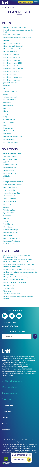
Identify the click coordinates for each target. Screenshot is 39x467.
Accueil (4, 7)
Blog (5, 117)
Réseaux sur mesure (10, 165)
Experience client (9, 139)
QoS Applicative (9, 213)
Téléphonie (7, 291)
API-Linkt (6, 176)
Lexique (6, 125)
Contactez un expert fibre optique (15, 27)
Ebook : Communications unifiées (14, 282)
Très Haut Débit (8, 288)
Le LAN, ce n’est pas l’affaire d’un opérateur (18, 269)
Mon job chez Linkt (10, 52)
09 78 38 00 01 (12, 326)
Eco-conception (8, 179)
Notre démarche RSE (10, 142)
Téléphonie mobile (9, 190)
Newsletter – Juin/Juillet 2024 (13, 69)
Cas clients (7, 103)
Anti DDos (6, 162)
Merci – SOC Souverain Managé (14, 49)
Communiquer (8, 105)
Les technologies (9, 244)
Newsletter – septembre (11, 80)
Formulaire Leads (9, 173)
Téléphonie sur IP (9, 196)
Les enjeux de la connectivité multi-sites (17, 38)
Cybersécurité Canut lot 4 (12, 153)
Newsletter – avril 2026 (11, 54)
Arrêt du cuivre (8, 170)
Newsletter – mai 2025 (11, 71)
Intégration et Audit (10, 187)
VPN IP (5, 221)
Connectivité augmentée (11, 238)
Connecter (7, 108)
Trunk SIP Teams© (9, 199)
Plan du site (7, 134)
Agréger (6, 114)
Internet (6, 218)
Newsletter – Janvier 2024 (12, 63)
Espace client (8, 204)
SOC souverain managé (11, 156)
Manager (6, 40)
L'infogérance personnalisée (13, 182)
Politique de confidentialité (12, 136)
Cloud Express (8, 227)
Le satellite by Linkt (10, 168)
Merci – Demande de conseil (13, 46)
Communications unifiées (12, 193)
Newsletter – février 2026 (12, 60)
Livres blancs (8, 128)
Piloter (5, 111)
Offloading (7, 216)
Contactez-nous (19, 459)
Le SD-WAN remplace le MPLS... (14, 280)
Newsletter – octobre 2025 (12, 77)
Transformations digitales (12, 294)
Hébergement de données (12, 184)
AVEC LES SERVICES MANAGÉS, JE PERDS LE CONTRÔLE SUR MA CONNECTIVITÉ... (18, 261)
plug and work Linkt (10, 83)
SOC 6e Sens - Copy (10, 159)
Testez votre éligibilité (10, 91)
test (4, 88)
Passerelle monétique (10, 230)
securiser (6, 86)
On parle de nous (9, 119)
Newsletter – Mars (9, 74)
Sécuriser (6, 430)
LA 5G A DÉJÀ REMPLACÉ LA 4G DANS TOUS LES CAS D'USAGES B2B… (18, 265)
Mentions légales (9, 131)
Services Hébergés (9, 201)
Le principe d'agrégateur (12, 241)
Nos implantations (9, 100)
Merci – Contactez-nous (11, 43)
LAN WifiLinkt (8, 235)
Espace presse (8, 122)
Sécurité (6, 207)
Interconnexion (8, 285)
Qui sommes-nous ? (10, 97)
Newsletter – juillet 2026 (11, 66)
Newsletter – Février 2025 (12, 57)
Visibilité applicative (10, 210)
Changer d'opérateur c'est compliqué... (16, 277)
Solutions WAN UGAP (10, 233)
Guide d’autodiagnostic (11, 35)
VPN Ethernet (8, 224)
